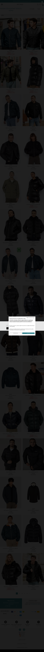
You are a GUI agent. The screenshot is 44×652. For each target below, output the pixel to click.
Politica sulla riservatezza (31, 317)
